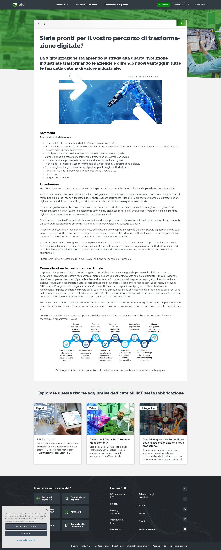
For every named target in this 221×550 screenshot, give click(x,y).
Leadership (115, 529)
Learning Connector (115, 512)
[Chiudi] (47, 510)
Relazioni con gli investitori (146, 496)
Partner (142, 513)
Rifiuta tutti (26, 533)
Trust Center (118, 546)
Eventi (142, 521)
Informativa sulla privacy (138, 546)
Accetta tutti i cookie (26, 526)
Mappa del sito (159, 546)
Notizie (142, 505)
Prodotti (114, 504)
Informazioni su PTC (117, 496)
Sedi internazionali (147, 529)
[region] (26, 527)
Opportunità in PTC (117, 521)
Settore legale (102, 546)
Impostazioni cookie (178, 546)
